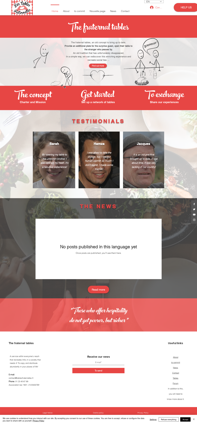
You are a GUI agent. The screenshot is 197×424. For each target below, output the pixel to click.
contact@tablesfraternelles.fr (21, 378)
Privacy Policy (38, 420)
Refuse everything (168, 419)
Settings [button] (153, 419)
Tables (175, 378)
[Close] (193, 419)
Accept (185, 419)
